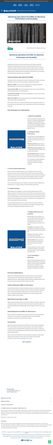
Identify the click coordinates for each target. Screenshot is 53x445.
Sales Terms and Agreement (24, 437)
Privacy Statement (14, 437)
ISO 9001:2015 (39, 437)
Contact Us (33, 431)
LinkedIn (26, 432)
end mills (14, 80)
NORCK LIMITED (6, 436)
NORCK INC (18, 431)
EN (38, 5)
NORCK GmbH (5, 434)
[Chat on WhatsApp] (49, 442)
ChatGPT (10, 48)
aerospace (31, 288)
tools (16, 102)
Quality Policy (33, 437)
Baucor (9, 334)
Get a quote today (28, 336)
